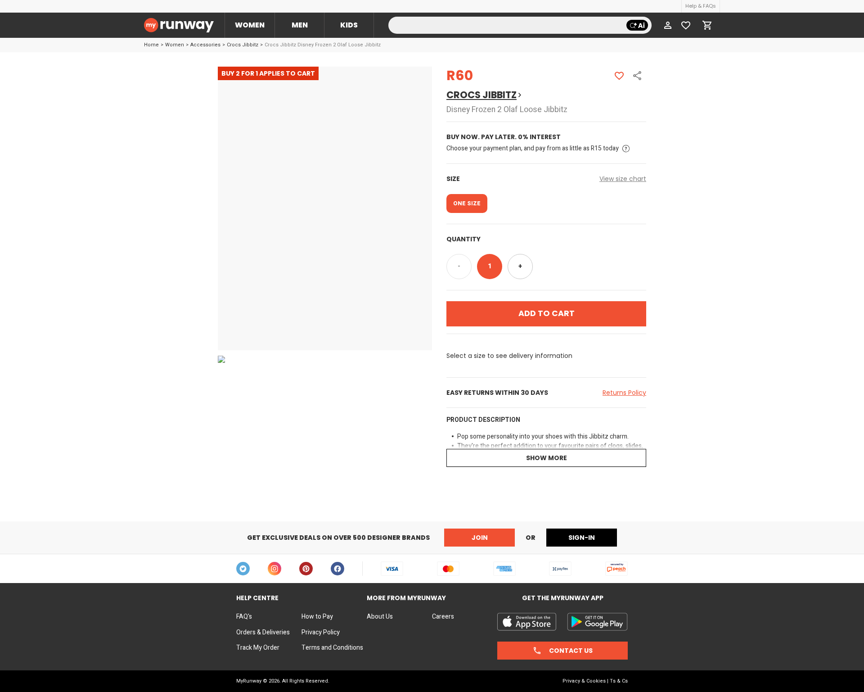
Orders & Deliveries (263, 633)
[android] (597, 622)
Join (480, 537)
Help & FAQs (700, 5)
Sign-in (581, 537)
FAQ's (244, 617)
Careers (443, 617)
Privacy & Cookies (584, 681)
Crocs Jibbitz (242, 45)
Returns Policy (624, 393)
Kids (349, 25)
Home (151, 45)
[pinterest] (306, 568)
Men (300, 25)
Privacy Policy (321, 633)
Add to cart (546, 313)
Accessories (205, 45)
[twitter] (243, 568)
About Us (380, 617)
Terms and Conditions (332, 648)
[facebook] (337, 568)
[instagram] (274, 568)
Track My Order (257, 648)
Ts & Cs (619, 681)
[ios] (526, 622)
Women (250, 25)
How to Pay (317, 617)
